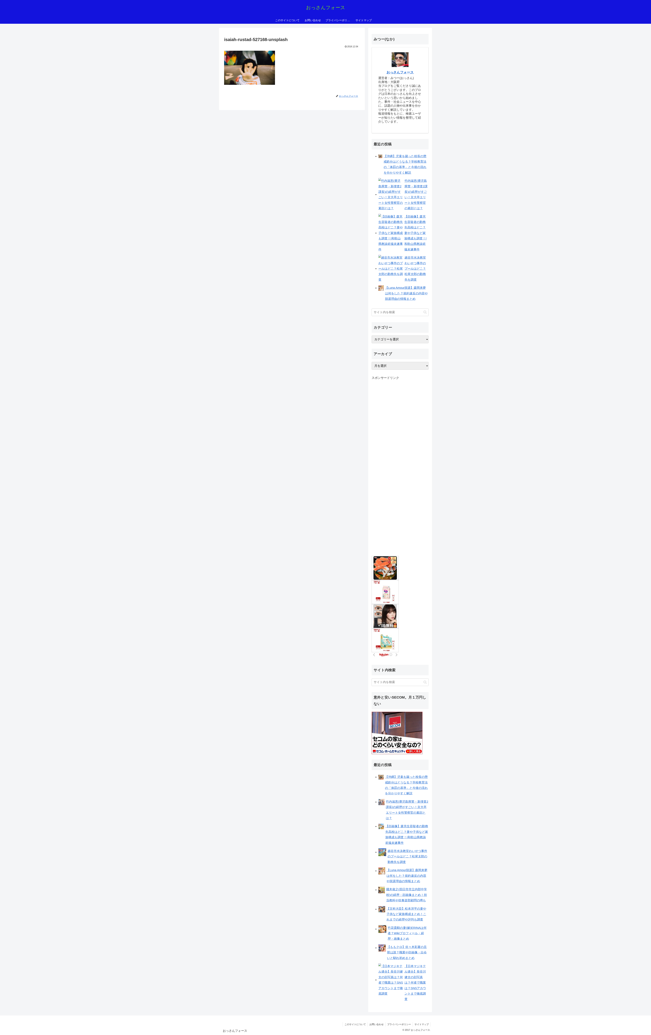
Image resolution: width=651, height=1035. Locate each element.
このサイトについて (355, 1024)
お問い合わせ (376, 1024)
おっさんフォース (400, 72)
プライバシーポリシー (399, 1024)
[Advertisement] (397, 437)
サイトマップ (422, 1024)
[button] (425, 312)
